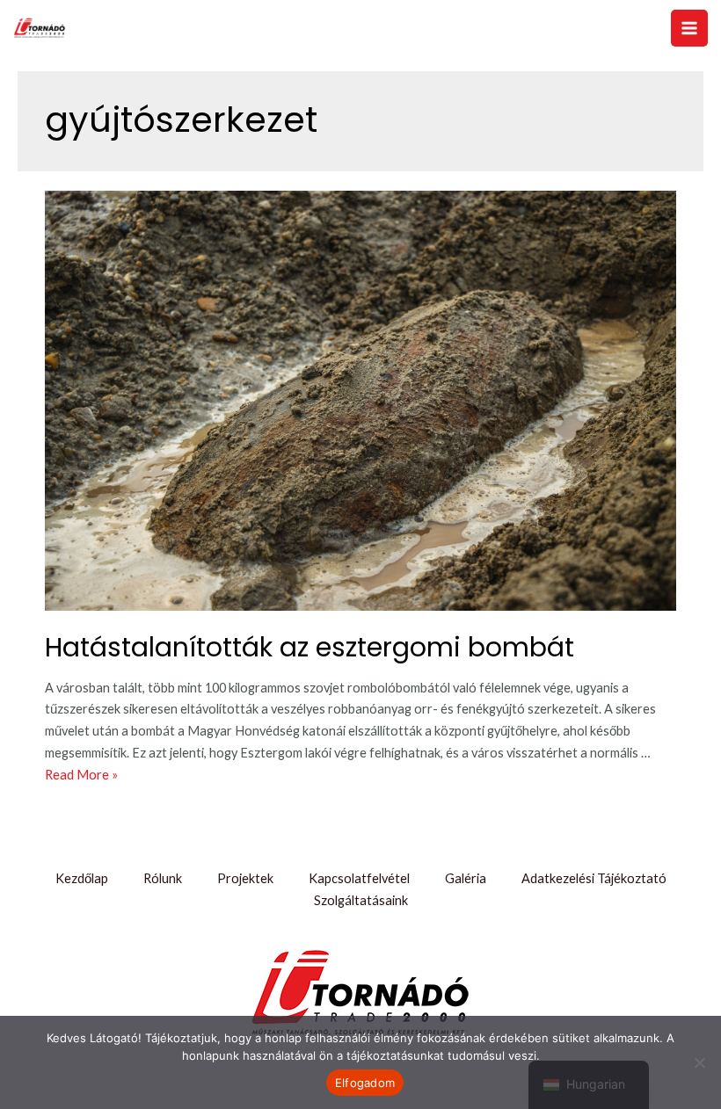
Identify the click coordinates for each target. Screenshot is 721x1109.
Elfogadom (365, 1083)
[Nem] (699, 1062)
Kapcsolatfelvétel (359, 878)
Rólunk (162, 878)
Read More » (81, 774)
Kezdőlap (81, 878)
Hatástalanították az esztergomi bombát (309, 647)
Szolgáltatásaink (361, 900)
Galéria (465, 878)
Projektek (245, 878)
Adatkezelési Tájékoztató (593, 878)
